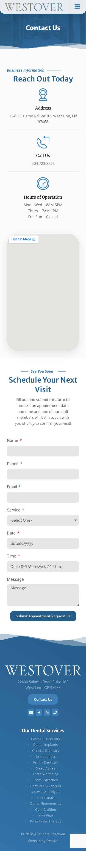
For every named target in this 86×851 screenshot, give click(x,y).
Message (15, 579)
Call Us (43, 155)
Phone (13, 463)
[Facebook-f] (39, 712)
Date (12, 533)
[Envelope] (31, 712)
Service (14, 510)
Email (12, 486)
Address (43, 108)
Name (13, 440)
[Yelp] (47, 712)
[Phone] (55, 712)
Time (12, 556)
